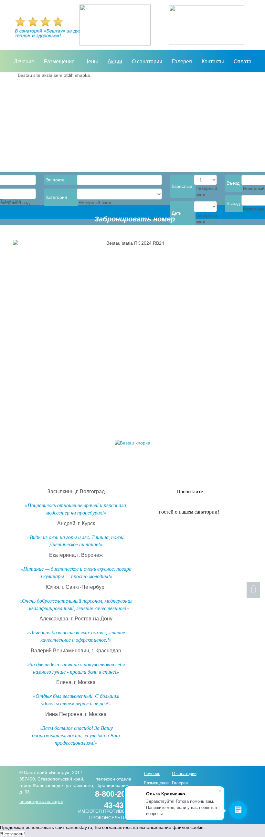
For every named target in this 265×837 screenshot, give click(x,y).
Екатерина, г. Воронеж (76, 555)
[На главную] (115, 25)
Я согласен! (12, 833)
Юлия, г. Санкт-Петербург (76, 587)
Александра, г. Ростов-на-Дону (75, 618)
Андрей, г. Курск (76, 523)
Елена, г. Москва (76, 682)
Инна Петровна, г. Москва (76, 714)
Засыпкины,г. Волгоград (76, 491)
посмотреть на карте (41, 801)
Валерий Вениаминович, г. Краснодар (76, 650)
